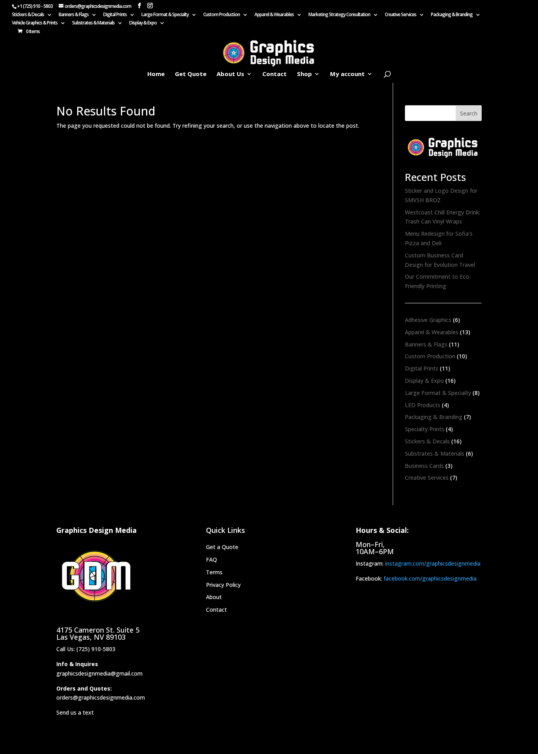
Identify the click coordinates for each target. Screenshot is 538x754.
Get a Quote (222, 547)
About (214, 597)
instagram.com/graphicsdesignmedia (432, 563)
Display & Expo (143, 23)
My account (347, 74)
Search (468, 113)
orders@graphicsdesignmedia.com (100, 697)
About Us (230, 74)
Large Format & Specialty (165, 15)
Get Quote (190, 74)
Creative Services (400, 15)
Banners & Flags (74, 15)
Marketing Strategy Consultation (339, 15)
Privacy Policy (223, 584)
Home (156, 74)
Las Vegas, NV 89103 (91, 637)
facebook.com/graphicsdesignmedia (430, 578)
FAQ (211, 559)
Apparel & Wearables (274, 15)
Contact (274, 74)
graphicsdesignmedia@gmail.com (99, 673)
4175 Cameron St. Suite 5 (97, 630)
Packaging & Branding (452, 15)
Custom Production (221, 15)
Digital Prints (115, 15)
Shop (304, 74)
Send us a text (75, 712)
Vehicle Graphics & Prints (35, 23)
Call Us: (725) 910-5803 (85, 649)
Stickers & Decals (28, 15)
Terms (214, 572)
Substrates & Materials (93, 23)
